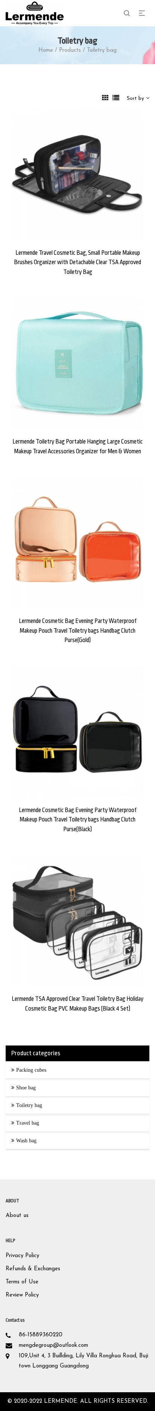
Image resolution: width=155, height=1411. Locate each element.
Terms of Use (22, 1282)
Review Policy (22, 1295)
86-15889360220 (40, 1335)
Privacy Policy (22, 1256)
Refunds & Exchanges (33, 1269)
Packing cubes (31, 1070)
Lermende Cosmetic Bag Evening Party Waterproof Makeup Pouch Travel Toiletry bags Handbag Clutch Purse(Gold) (78, 631)
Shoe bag (26, 1088)
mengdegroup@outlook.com (53, 1345)
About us (17, 1215)
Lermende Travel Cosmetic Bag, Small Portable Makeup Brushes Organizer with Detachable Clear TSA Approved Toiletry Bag (77, 262)
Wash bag (26, 1140)
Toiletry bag (29, 1105)
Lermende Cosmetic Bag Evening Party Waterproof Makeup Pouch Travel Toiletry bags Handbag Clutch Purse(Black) (78, 820)
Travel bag (27, 1123)
